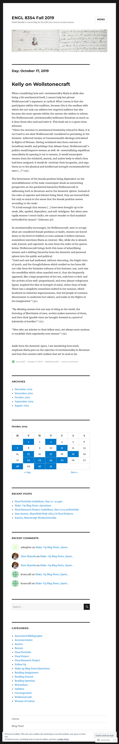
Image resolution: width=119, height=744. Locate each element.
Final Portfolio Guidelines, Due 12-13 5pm (38, 501)
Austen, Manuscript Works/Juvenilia (35, 517)
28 (17, 466)
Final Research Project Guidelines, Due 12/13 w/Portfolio (47, 509)
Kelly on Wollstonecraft (41, 84)
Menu (101, 19)
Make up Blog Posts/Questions (32, 668)
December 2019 (23, 389)
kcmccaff (20, 361)
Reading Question (25, 680)
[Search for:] (48, 606)
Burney (19, 648)
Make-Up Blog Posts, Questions (33, 505)
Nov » (74, 472)
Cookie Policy (63, 739)
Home (15, 719)
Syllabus (19, 688)
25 (62, 460)
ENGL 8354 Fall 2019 (33, 17)
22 (28, 460)
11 (62, 447)
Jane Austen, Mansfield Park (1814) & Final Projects (44, 513)
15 (28, 454)
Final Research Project (27, 660)
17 (51, 454)
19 (73, 454)
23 (39, 460)
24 (50, 460)
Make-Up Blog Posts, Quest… (52, 547)
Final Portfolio (23, 652)
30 (39, 466)
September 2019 (24, 401)
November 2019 (24, 393)
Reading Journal (24, 676)
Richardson (21, 684)
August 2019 (22, 405)
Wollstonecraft (51, 361)
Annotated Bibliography (28, 635)
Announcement (24, 640)
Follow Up (20, 664)
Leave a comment (69, 361)
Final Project (22, 656)
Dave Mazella (28, 556)
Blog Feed (18, 726)
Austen (19, 644)
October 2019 (22, 397)
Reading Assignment (27, 672)
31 (51, 466)
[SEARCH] (87, 607)
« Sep (27, 472)
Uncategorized (23, 692)
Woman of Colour (25, 701)
